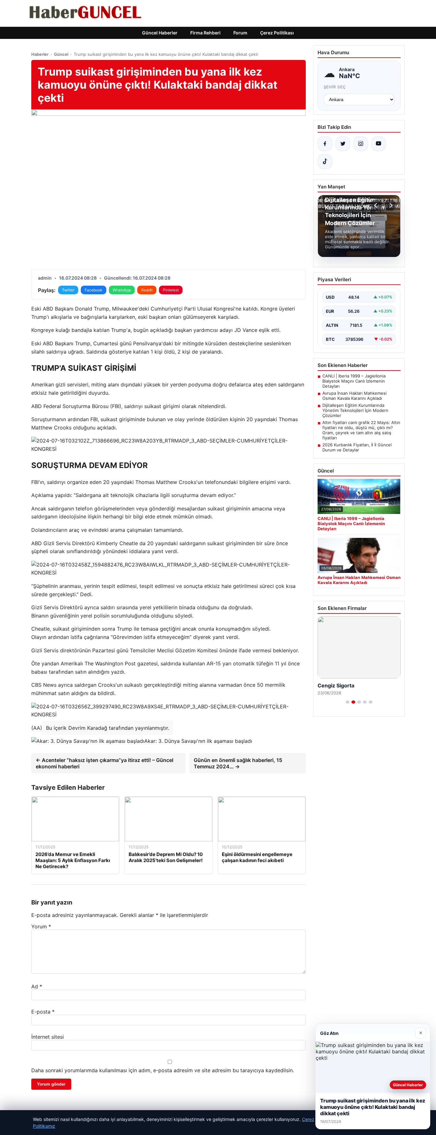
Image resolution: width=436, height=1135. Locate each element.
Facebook (93, 290)
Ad (36, 986)
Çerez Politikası (277, 32)
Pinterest (171, 290)
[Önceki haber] (376, 205)
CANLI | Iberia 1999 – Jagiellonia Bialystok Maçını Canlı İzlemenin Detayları (354, 381)
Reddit (147, 290)
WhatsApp (122, 290)
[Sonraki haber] (390, 205)
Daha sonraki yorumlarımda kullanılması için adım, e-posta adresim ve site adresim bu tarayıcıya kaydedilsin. (162, 1070)
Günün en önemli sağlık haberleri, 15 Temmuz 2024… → (238, 763)
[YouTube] (378, 143)
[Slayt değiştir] (348, 702)
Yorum (41, 926)
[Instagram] (360, 143)
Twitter (68, 290)
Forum (240, 32)
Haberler (40, 54)
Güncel (61, 54)
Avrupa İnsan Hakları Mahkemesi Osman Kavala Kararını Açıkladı (354, 396)
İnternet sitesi (47, 1037)
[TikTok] (325, 161)
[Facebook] (325, 143)
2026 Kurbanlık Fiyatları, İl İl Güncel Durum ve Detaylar (357, 447)
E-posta (43, 1011)
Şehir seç (335, 86)
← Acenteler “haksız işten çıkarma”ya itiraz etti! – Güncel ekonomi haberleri (104, 763)
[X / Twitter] (342, 143)
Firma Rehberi (205, 32)
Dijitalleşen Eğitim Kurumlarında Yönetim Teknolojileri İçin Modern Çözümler (355, 410)
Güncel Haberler (159, 32)
